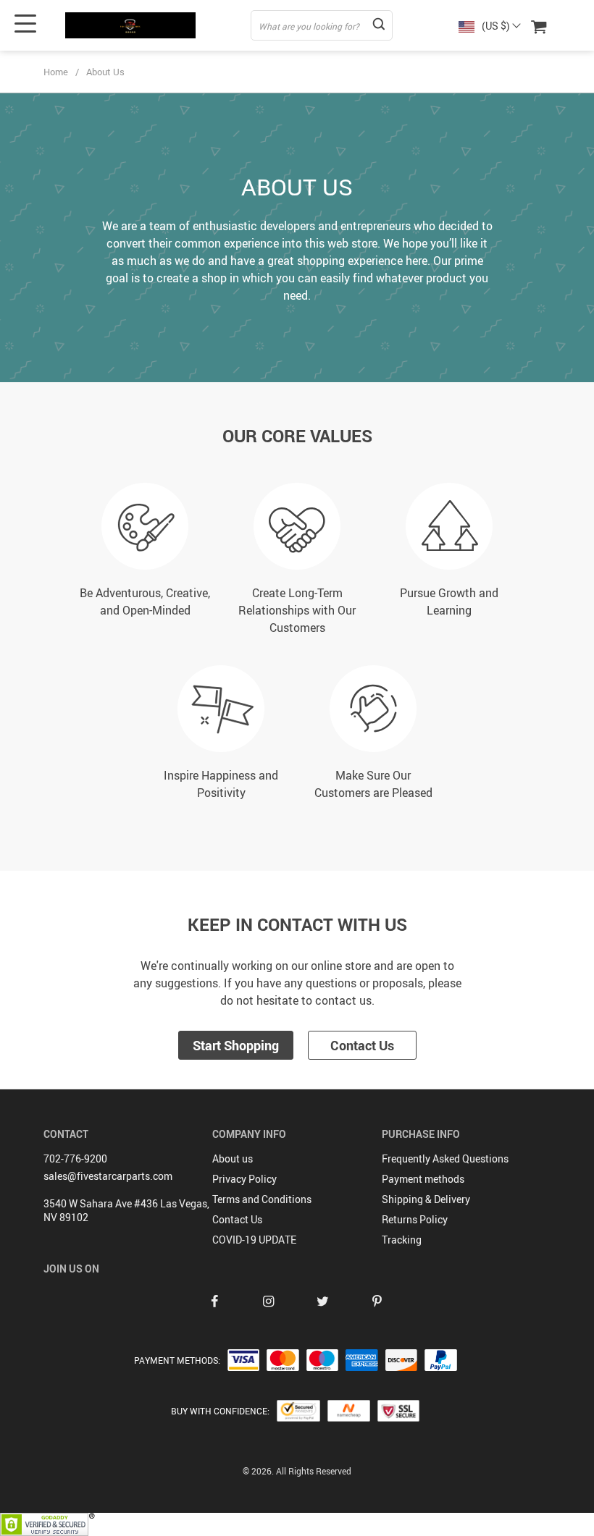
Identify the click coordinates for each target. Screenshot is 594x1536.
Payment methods (423, 1179)
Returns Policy (415, 1219)
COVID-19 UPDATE (254, 1239)
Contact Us (362, 1045)
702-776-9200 (75, 1158)
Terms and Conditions (261, 1199)
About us (232, 1158)
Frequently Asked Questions (445, 1158)
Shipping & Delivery (426, 1199)
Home (55, 71)
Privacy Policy (244, 1179)
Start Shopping (236, 1045)
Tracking (402, 1239)
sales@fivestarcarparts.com (107, 1176)
